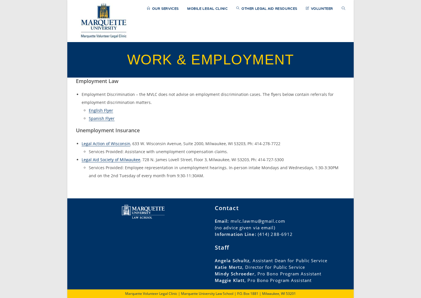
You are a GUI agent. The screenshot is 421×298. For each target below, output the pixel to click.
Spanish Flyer (102, 118)
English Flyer (101, 110)
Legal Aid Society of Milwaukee (111, 159)
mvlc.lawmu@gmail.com (258, 221)
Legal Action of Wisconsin (106, 143)
